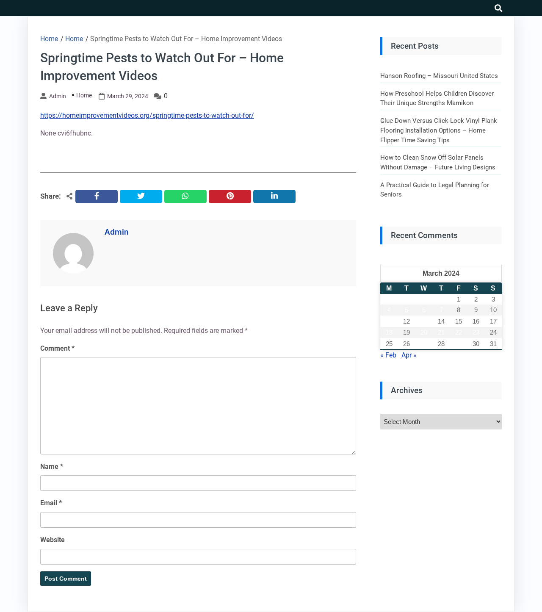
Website (52, 540)
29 (458, 343)
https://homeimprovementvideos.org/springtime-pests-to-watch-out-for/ (147, 115)
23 (476, 332)
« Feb (388, 355)
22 (458, 332)
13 (423, 321)
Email (51, 503)
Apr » (409, 355)
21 (441, 332)
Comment (57, 348)
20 (423, 332)
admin (57, 96)
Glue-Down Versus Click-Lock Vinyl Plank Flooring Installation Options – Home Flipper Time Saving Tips (438, 130)
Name (51, 466)
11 (389, 321)
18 (389, 332)
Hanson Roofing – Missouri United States (439, 76)
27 (423, 343)
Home (84, 95)
